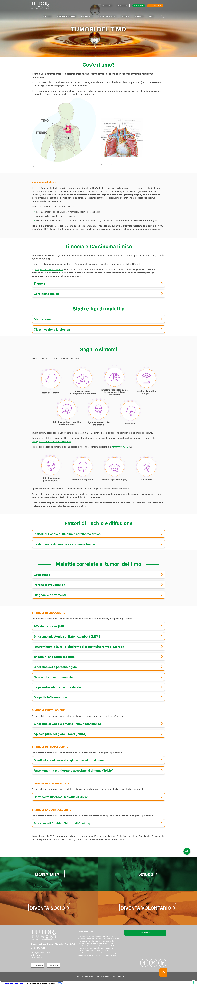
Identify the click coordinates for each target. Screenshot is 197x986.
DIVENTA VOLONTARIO (145, 907)
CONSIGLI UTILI (87, 16)
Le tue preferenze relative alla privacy (41, 983)
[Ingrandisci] (141, 121)
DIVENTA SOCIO (47, 907)
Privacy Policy (38, 965)
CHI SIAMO (47, 16)
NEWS (151, 16)
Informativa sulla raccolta (13, 983)
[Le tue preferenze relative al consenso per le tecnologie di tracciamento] (193, 982)
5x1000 (145, 874)
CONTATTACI (145, 932)
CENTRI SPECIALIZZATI (107, 16)
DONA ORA (47, 874)
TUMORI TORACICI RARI (66, 16)
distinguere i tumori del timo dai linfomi (51, 441)
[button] (98, 283)
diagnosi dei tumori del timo (49, 269)
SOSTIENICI (139, 16)
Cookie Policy (53, 965)
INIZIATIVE (125, 16)
